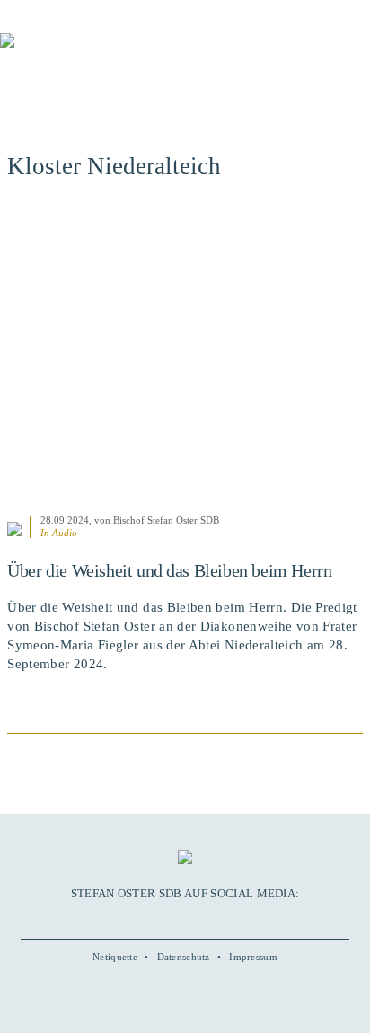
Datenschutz (183, 956)
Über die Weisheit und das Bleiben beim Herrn (169, 570)
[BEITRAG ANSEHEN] (185, 357)
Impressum (253, 956)
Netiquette (114, 956)
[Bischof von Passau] (108, 53)
